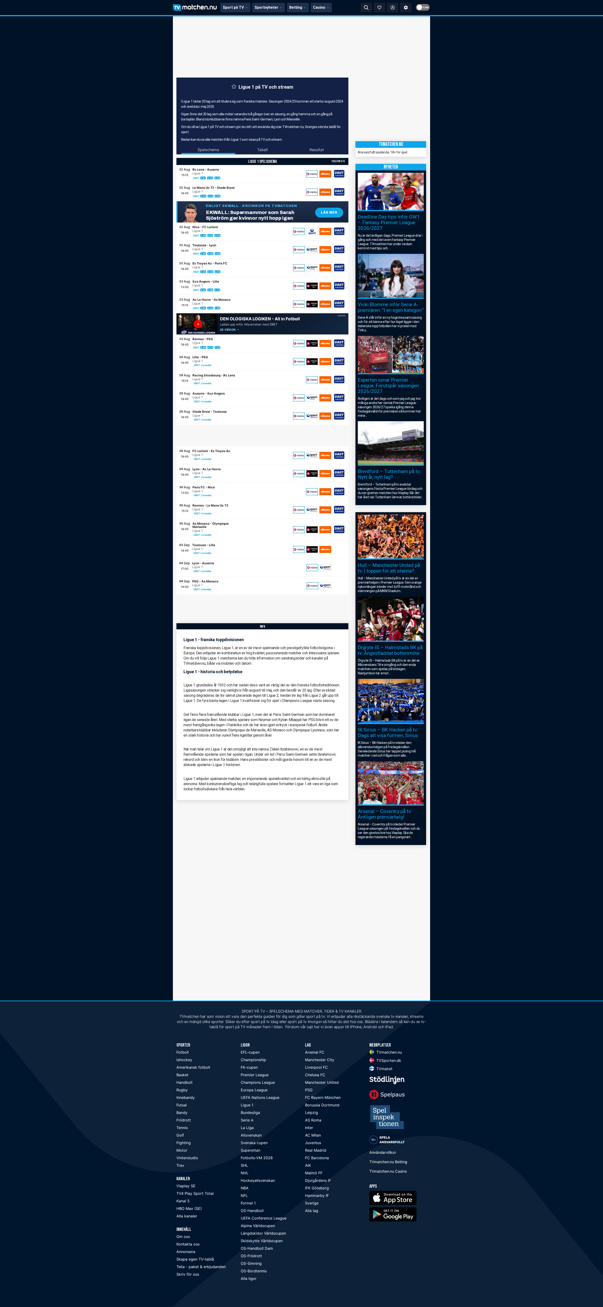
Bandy (181, 1112)
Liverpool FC (316, 1067)
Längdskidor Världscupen (263, 1233)
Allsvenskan (251, 1135)
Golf (180, 1135)
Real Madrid (315, 1150)
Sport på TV (233, 7)
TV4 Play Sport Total (195, 1193)
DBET (196, 178)
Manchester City (319, 1059)
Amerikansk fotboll (193, 1067)
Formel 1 (248, 1203)
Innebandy (185, 1097)
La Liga (247, 1127)
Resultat (317, 149)
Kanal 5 (183, 1201)
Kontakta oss (188, 1244)
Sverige (311, 1203)
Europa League (254, 1090)
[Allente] (325, 174)
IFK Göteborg (317, 1188)
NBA (245, 1188)
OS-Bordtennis (254, 1271)
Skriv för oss (187, 1274)
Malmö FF (313, 1173)
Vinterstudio (187, 1157)
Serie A (247, 1120)
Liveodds (206, 365)
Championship (253, 1059)
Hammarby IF (317, 1195)
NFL (244, 1195)
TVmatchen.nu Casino (388, 1171)
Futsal (181, 1105)
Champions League (258, 1082)
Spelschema (208, 149)
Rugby (182, 1090)
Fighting (183, 1142)
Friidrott (183, 1120)
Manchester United (322, 1082)
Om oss (183, 1236)
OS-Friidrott (251, 1255)
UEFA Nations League (260, 1097)
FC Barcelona (317, 1157)
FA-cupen (249, 1067)
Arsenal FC (314, 1052)
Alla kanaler (186, 1216)
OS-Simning (251, 1263)
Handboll (184, 1082)
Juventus (313, 1142)
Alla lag (311, 1210)
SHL (244, 1165)
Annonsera (185, 1251)
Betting (295, 7)
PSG (309, 1090)
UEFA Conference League (263, 1218)
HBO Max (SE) (189, 1208)
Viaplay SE (186, 1185)
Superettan (250, 1150)
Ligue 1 (247, 1105)
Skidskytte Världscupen (262, 1240)
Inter (309, 1127)
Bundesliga (250, 1112)
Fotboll (182, 1052)
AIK (308, 1165)
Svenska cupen (254, 1142)
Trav (180, 1165)
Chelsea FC (315, 1074)
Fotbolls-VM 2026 (257, 1157)
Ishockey (184, 1059)
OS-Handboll (252, 1210)
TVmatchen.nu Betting (388, 1161)
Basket (182, 1074)
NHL (245, 1173)
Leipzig (311, 1112)
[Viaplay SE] (312, 174)
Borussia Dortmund (322, 1105)
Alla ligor (249, 1278)
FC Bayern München (323, 1097)
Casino (319, 7)
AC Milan (313, 1135)
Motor (181, 1150)
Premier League (255, 1074)
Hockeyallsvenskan (258, 1180)
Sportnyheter (266, 7)
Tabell (262, 149)
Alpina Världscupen (258, 1225)
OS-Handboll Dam (257, 1248)
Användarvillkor (382, 1152)
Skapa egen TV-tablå (195, 1259)
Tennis (182, 1127)
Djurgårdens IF (318, 1180)
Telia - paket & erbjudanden (201, 1266)
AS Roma (313, 1120)
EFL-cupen (250, 1052)
